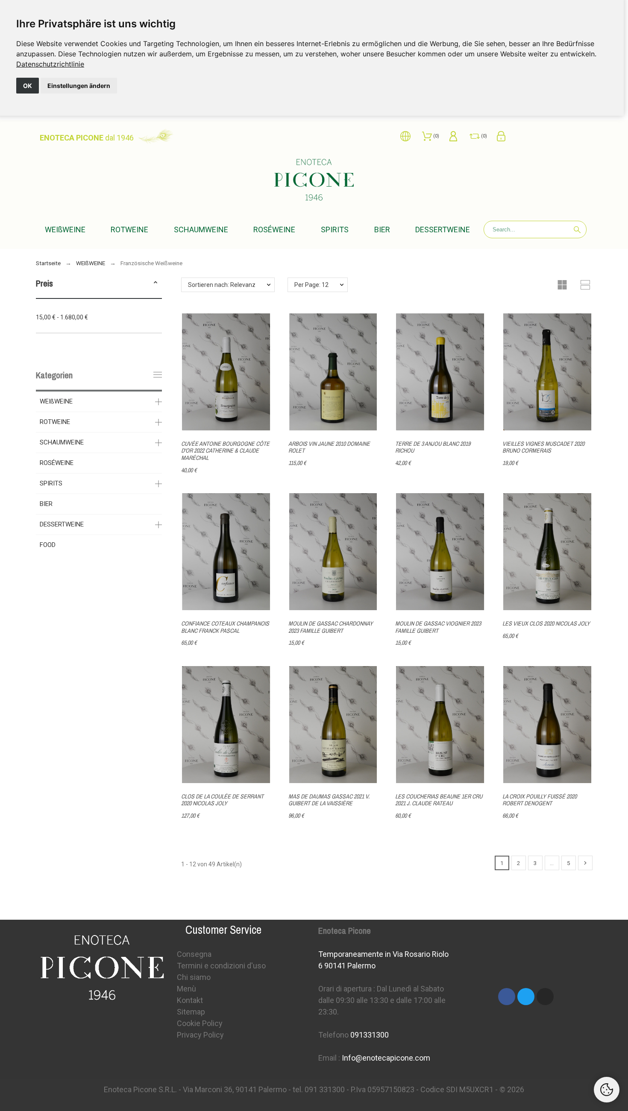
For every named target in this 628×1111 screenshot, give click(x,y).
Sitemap (191, 1011)
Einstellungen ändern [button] (78, 85)
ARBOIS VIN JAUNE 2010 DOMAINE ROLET (329, 447)
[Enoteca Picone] (314, 181)
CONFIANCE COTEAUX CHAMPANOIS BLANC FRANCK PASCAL (225, 627)
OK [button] (27, 85)
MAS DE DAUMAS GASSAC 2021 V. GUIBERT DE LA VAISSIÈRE (329, 799)
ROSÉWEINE (56, 463)
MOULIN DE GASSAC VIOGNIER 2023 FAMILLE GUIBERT (438, 627)
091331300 (369, 1034)
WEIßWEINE (56, 401)
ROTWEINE (55, 422)
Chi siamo (194, 977)
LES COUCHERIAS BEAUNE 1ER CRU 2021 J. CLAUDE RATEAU (438, 799)
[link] (50, 64)
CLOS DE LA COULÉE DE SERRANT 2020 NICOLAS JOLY (222, 799)
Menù (186, 988)
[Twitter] (525, 996)
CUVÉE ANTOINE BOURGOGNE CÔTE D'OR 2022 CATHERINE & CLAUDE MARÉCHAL (225, 451)
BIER (46, 504)
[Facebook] (506, 996)
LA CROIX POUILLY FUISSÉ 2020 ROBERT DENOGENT (539, 799)
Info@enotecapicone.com (386, 1057)
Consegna (194, 954)
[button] (155, 283)
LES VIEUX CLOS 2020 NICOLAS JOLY (546, 623)
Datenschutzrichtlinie (50, 64)
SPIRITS (51, 483)
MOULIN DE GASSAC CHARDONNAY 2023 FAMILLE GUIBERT (330, 627)
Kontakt (190, 1000)
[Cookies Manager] (606, 1089)
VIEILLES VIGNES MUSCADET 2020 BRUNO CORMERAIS (543, 447)
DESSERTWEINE (62, 524)
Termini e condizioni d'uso (221, 965)
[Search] (577, 229)
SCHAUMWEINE (62, 442)
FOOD (48, 545)
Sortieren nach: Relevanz (221, 284)
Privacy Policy (200, 1034)
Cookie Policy (200, 1023)
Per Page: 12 (311, 284)
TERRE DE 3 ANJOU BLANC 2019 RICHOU (432, 447)
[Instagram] (545, 996)
